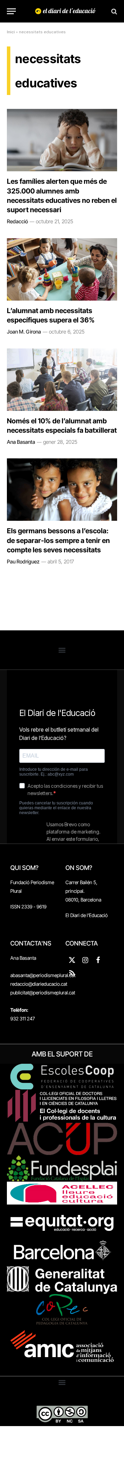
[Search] (113, 11)
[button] (62, 650)
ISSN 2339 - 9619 (28, 906)
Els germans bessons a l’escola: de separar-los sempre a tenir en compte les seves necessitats (58, 540)
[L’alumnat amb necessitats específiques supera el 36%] (62, 269)
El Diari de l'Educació (86, 915)
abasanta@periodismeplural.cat (42, 975)
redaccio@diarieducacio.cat (38, 984)
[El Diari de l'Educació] (65, 11)
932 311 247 (22, 1018)
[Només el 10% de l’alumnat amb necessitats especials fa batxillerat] (62, 379)
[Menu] (11, 11)
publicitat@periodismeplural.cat (42, 992)
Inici (11, 31)
